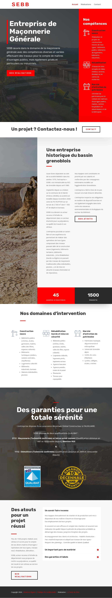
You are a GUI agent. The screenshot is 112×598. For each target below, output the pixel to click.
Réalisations (86, 5)
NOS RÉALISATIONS (21, 73)
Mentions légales (30, 592)
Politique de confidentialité (46, 592)
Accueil (75, 5)
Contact (97, 5)
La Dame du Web (73, 592)
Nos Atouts (85, 219)
